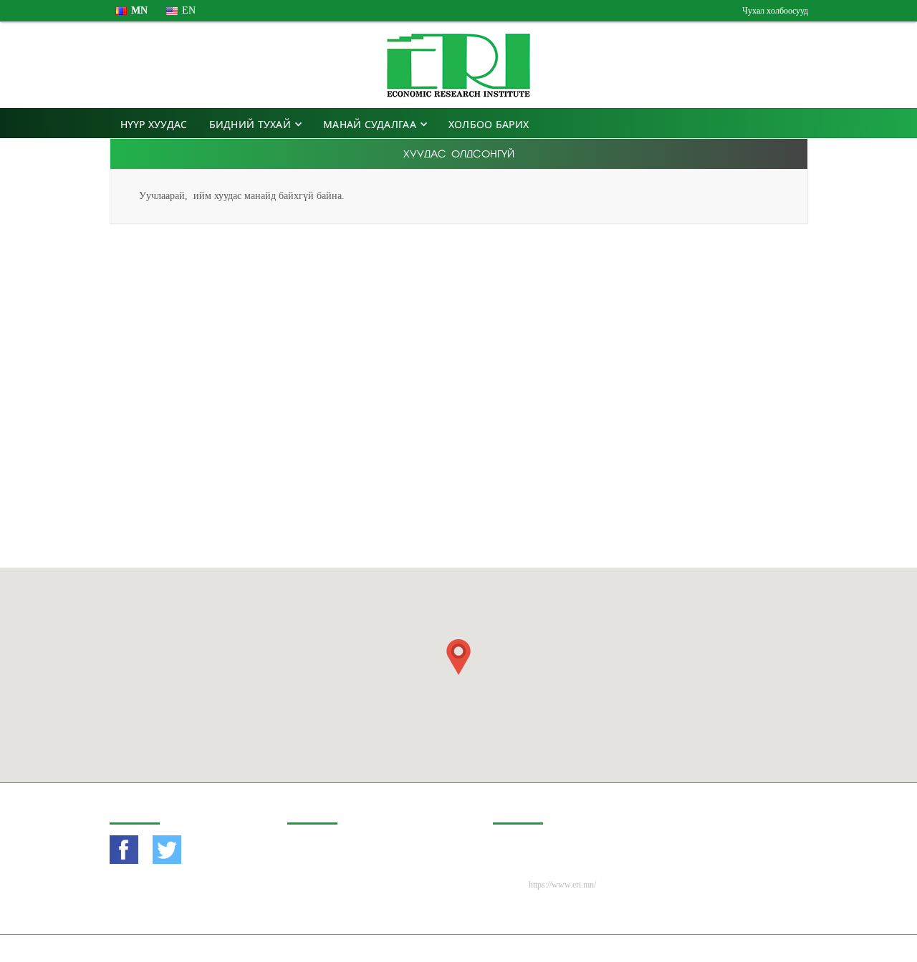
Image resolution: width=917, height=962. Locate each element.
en (189, 10)
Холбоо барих (488, 124)
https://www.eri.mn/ (562, 885)
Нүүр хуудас (154, 124)
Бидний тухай (250, 124)
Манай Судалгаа (369, 124)
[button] (458, 657)
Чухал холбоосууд (775, 11)
